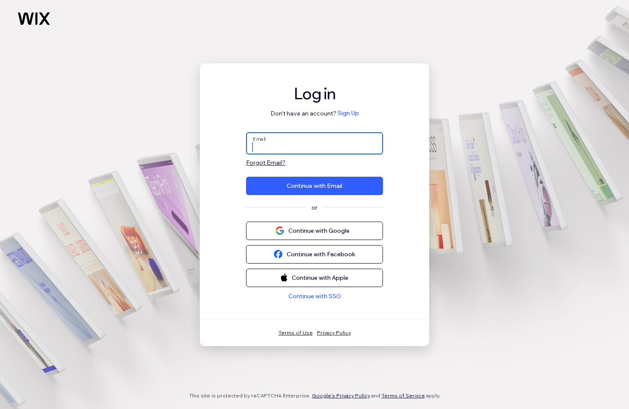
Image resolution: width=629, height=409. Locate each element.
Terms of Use (296, 332)
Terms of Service (403, 395)
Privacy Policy (334, 332)
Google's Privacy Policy (341, 395)
